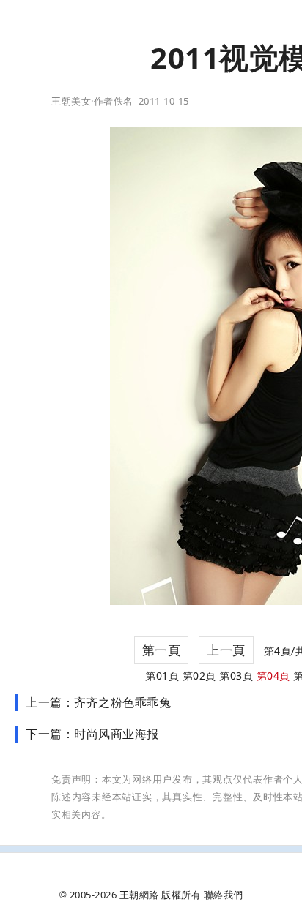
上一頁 (226, 650)
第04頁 (273, 676)
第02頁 (199, 676)
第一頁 (161, 650)
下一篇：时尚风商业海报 (92, 734)
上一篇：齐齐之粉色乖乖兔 (98, 702)
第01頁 (162, 676)
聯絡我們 (223, 894)
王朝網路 (139, 894)
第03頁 (236, 676)
